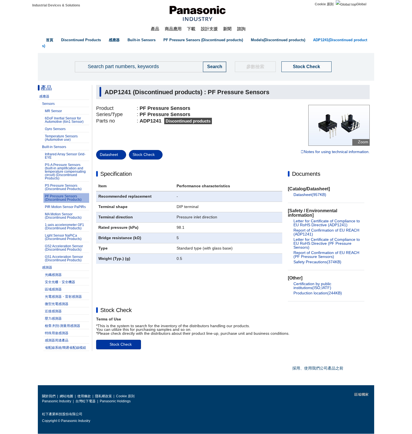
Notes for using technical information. (337, 152)
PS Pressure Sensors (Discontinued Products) (63, 187)
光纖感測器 (53, 275)
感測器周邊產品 (56, 340)
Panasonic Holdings (115, 401)
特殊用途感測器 (56, 333)
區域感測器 (53, 289)
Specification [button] (116, 174)
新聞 (227, 28)
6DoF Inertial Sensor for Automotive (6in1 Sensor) (64, 120)
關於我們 (48, 396)
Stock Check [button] (116, 310)
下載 (191, 28)
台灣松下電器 (85, 401)
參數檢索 (255, 66)
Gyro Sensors (55, 129)
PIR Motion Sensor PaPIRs (65, 207)
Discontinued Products (81, 40)
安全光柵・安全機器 (60, 282)
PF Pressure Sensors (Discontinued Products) (63, 198)
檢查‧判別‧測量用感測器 (62, 326)
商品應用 (173, 28)
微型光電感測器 (56, 304)
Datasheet (109, 154)
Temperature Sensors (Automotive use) (61, 138)
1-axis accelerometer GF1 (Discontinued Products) (64, 226)
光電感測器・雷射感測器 (63, 297)
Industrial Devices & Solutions (56, 5)
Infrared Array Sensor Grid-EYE (65, 156)
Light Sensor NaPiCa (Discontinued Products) (63, 237)
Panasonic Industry (56, 401)
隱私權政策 (103, 396)
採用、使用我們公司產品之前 (317, 368)
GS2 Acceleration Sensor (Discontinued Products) (64, 247)
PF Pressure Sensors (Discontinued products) (203, 40)
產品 (155, 28)
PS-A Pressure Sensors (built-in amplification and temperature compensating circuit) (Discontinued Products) (65, 171)
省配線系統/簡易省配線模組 (65, 348)
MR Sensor (53, 111)
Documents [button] (306, 174)
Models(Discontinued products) (278, 40)
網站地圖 (66, 396)
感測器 (47, 267)
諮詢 (241, 28)
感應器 (114, 40)
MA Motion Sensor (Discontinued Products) (63, 216)
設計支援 (209, 28)
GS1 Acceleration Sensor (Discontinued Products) (64, 258)
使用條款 (84, 396)
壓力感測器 (53, 318)
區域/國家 (361, 394)
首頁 (49, 40)
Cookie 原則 (324, 4)
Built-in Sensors (142, 40)
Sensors (48, 104)
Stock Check (306, 66)
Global (361, 4)
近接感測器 (53, 311)
